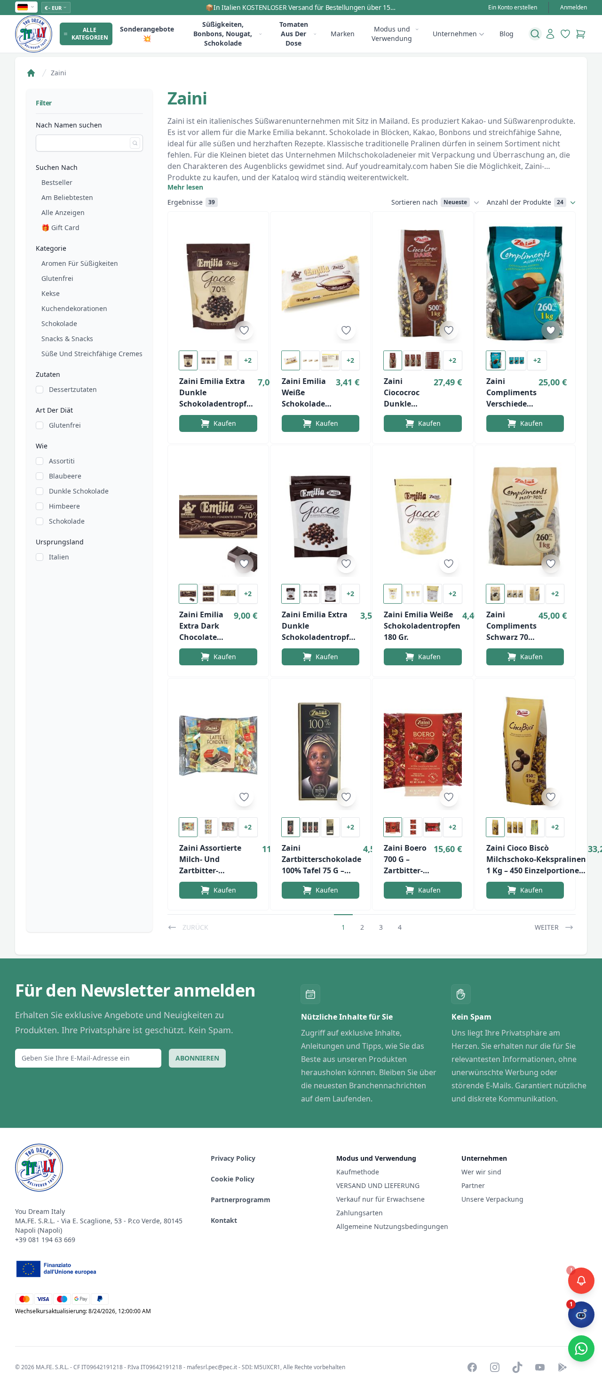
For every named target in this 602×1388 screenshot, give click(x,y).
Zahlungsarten (359, 1212)
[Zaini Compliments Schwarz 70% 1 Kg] (525, 516)
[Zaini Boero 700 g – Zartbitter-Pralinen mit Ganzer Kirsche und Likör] (423, 750)
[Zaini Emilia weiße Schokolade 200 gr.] (321, 283)
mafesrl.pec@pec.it (212, 1367)
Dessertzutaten (73, 389)
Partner (473, 1185)
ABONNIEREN (197, 1057)
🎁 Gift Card (60, 227)
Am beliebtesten (67, 197)
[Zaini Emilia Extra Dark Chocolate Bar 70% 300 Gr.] (218, 516)
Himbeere (64, 506)
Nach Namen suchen (69, 124)
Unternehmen (455, 33)
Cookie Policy (232, 1178)
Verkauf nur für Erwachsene (380, 1199)
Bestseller (56, 182)
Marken (343, 33)
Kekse (50, 293)
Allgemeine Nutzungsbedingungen (392, 1226)
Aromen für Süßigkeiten (79, 263)
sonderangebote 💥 (147, 33)
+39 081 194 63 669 (45, 1239)
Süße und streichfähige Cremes (92, 353)
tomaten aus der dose (293, 34)
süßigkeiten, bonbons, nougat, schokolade (222, 34)
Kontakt (224, 1220)
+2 (248, 360)
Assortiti (62, 460)
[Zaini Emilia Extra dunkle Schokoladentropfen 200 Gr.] (321, 516)
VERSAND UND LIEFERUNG (378, 1185)
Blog (506, 33)
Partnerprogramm (240, 1199)
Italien (59, 556)
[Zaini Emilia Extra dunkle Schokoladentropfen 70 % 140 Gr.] (218, 283)
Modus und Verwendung (392, 33)
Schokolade (59, 323)
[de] (26, 7)
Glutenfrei (57, 278)
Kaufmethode (357, 1171)
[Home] (31, 73)
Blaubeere (65, 475)
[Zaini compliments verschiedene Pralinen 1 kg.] (525, 283)
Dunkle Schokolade (79, 491)
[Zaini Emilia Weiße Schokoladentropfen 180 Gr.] (423, 516)
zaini (58, 72)
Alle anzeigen (63, 212)
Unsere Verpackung (492, 1199)
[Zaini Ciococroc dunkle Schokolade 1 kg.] (423, 283)
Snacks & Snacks (67, 338)
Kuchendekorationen (74, 308)
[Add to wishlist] (244, 330)
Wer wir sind (481, 1171)
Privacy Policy (233, 1158)
